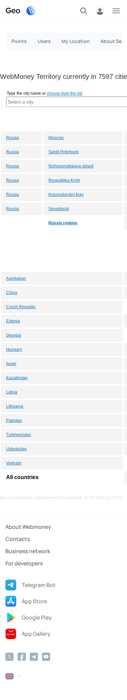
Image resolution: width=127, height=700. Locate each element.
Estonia (13, 321)
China (11, 292)
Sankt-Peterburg (63, 152)
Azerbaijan (16, 278)
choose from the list (64, 93)
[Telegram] (34, 657)
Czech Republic (21, 306)
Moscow (56, 137)
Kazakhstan (17, 378)
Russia (12, 137)
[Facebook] (22, 657)
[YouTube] (46, 657)
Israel (11, 363)
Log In (99, 10)
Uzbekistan (16, 449)
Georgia (13, 335)
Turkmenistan (18, 434)
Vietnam (13, 463)
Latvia (11, 392)
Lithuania (14, 406)
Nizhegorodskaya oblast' (71, 166)
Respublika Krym (64, 180)
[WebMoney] (31, 11)
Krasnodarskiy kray (66, 194)
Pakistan (14, 420)
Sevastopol (58, 208)
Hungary (14, 349)
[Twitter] (9, 657)
